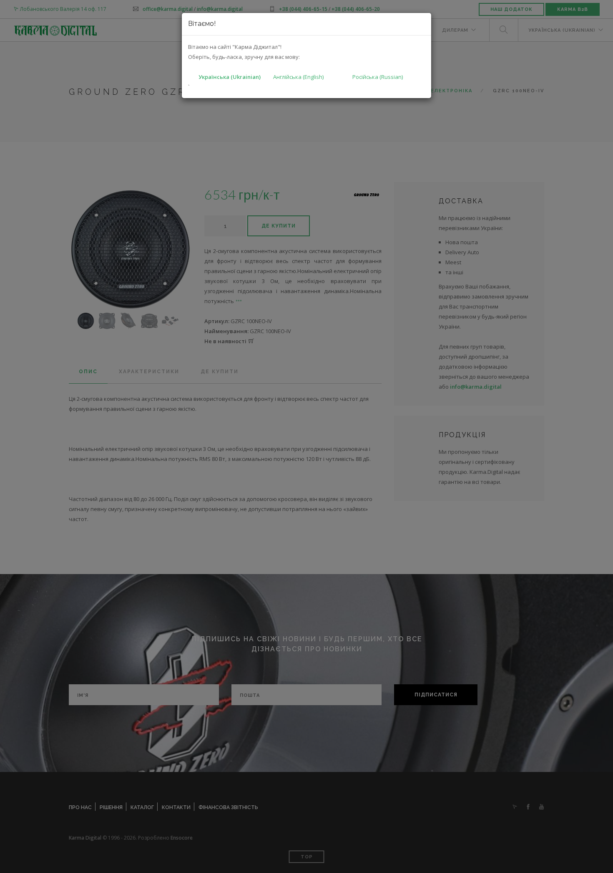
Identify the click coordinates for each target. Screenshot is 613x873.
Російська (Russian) (377, 77)
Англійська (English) (298, 77)
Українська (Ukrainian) (229, 77)
